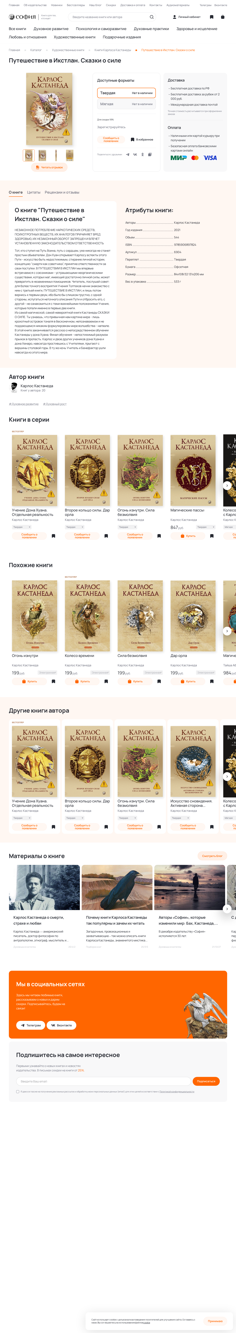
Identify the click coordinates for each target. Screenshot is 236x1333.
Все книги (17, 29)
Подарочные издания (122, 37)
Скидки (111, 5)
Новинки (57, 5)
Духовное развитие (51, 29)
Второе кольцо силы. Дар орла (87, 512)
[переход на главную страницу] (22, 17)
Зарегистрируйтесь (111, 127)
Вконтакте (220, 5)
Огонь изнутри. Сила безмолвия (136, 512)
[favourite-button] (53, 536)
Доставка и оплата (132, 5)
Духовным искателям (24, 946)
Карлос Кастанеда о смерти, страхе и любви (38, 920)
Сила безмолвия (132, 655)
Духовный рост (56, 404)
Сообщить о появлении (111, 139)
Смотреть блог (212, 856)
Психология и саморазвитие (101, 29)
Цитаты (33, 192)
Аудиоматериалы (178, 5)
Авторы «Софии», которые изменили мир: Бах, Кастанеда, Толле (187, 920)
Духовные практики (151, 29)
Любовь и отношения (27, 37)
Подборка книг (94, 946)
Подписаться (206, 1081)
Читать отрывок (52, 167)
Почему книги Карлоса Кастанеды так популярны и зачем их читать (116, 920)
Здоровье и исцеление (196, 29)
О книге (16, 192)
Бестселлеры (76, 5)
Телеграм (205, 5)
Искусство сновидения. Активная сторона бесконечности (191, 803)
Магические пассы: (188, 510)
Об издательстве (35, 5)
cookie (146, 1322)
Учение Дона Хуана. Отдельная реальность (32, 512)
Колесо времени (79, 655)
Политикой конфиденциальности (176, 1091)
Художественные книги (75, 37)
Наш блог (95, 5)
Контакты (156, 5)
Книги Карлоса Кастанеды (113, 50)
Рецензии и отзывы (62, 192)
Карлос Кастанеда (25, 519)
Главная (14, 5)
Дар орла (179, 655)
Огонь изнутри (25, 655)
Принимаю (215, 1321)
